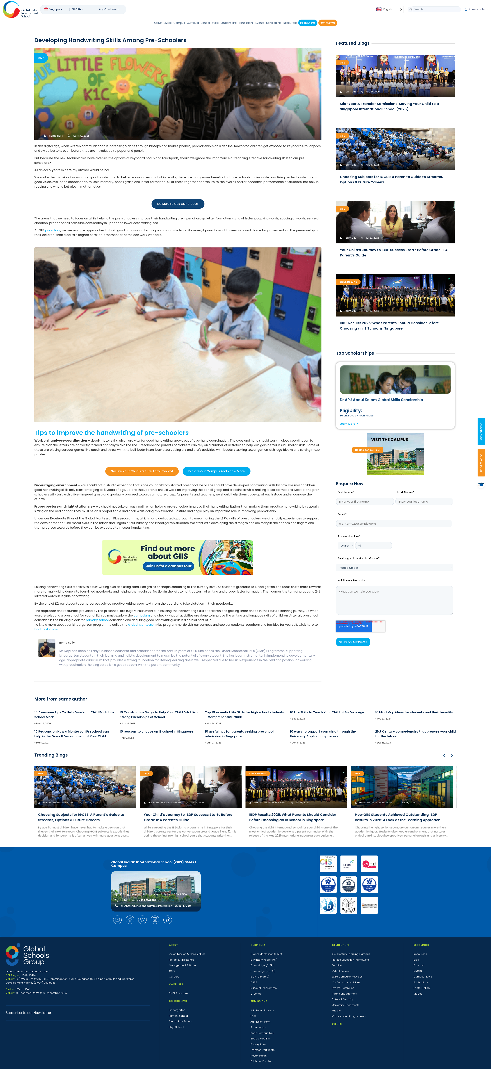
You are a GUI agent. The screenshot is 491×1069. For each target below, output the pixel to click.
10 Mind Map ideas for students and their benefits (414, 712)
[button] (452, 755)
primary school (97, 620)
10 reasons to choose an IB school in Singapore (156, 731)
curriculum (142, 615)
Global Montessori (142, 624)
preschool (52, 230)
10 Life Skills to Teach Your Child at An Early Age (327, 712)
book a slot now (46, 629)
